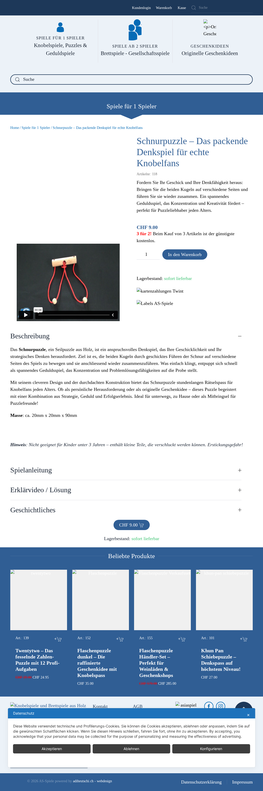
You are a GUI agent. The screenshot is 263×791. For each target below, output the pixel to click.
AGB (138, 706)
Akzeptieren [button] (52, 748)
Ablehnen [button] (131, 748)
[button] (125, 336)
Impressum (242, 782)
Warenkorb (164, 8)
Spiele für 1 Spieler (131, 106)
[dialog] (131, 737)
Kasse (182, 8)
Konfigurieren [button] (211, 748)
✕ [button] (248, 715)
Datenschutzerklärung (201, 782)
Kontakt (100, 706)
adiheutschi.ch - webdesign (92, 781)
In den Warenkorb (185, 254)
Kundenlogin (141, 8)
